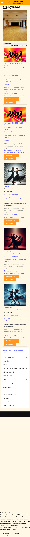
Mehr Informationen (11, 99)
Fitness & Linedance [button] (9, 394)
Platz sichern (9, 102)
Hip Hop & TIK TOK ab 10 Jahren (14, 127)
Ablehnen (17, 533)
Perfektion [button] (6, 365)
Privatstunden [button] (7, 376)
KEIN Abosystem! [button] (9, 357)
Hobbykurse (9, 253)
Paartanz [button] (6, 391)
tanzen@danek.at (18, 350)
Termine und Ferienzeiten (11, 75)
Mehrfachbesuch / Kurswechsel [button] (13, 368)
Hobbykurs (8, 251)
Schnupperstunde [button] (9, 372)
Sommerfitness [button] (8, 402)
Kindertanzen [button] (7, 398)
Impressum (21, 536)
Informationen (7, 43)
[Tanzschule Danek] (15, 2)
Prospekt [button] (6, 361)
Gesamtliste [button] (7, 387)
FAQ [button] (4, 379)
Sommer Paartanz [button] (9, 405)
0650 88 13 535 (7, 350)
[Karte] (4, 94)
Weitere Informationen (12, 536)
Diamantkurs (8, 307)
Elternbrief (6, 84)
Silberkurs (7, 186)
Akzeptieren (6, 533)
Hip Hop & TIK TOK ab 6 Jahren (14, 68)
